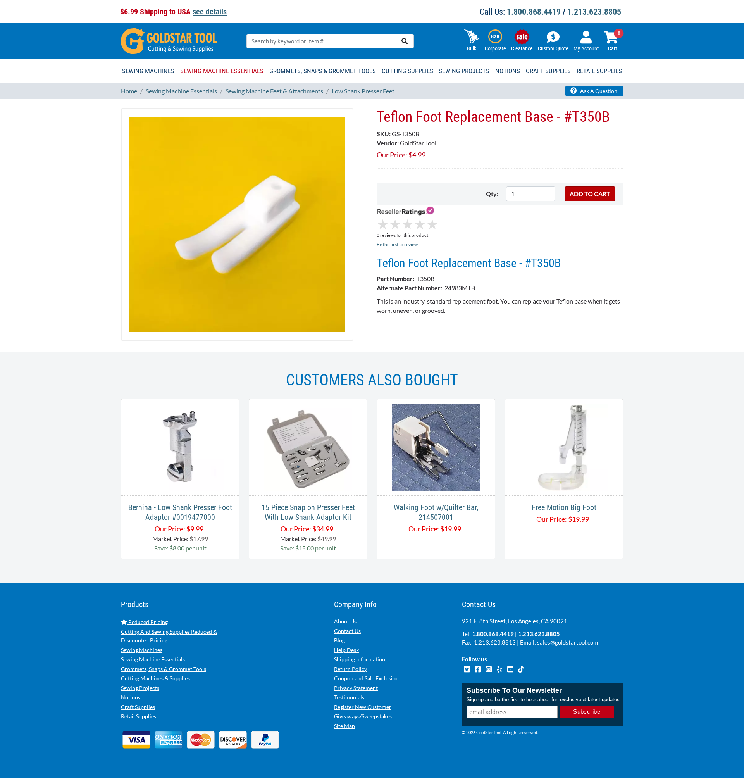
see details (210, 11)
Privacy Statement (356, 688)
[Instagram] (489, 668)
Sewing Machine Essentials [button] (222, 71)
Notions (130, 697)
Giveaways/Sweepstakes (363, 716)
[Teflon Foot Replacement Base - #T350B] (237, 224)
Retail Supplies (138, 716)
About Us (345, 621)
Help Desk (346, 650)
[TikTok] (521, 668)
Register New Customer (362, 707)
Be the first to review (397, 244)
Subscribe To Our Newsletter (514, 690)
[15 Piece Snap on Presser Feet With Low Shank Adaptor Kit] (308, 446)
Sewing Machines (141, 650)
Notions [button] (507, 71)
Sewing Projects (140, 688)
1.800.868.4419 (534, 12)
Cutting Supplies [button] (407, 71)
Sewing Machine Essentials (153, 659)
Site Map (344, 726)
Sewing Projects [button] (464, 71)
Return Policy (350, 669)
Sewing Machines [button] (148, 71)
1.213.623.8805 (594, 12)
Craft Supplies (138, 707)
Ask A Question (598, 91)
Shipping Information (359, 659)
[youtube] (510, 668)
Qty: (492, 193)
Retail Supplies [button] (599, 71)
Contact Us (347, 631)
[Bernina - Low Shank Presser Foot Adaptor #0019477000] (180, 446)
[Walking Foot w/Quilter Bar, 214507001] (436, 446)
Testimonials (349, 697)
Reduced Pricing (147, 622)
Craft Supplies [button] (548, 71)
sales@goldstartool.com (567, 642)
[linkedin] (499, 668)
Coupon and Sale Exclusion (366, 678)
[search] (404, 41)
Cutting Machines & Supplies (155, 678)
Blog (339, 640)
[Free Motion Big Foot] (564, 446)
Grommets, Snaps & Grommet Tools (163, 669)
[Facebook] (478, 668)
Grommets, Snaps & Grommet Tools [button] (322, 71)
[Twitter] (467, 668)
